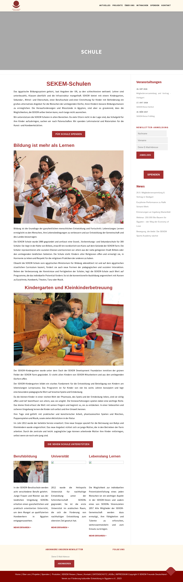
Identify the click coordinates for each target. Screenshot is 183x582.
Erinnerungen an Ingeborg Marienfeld (153, 212)
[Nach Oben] (171, 571)
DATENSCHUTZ (100, 574)
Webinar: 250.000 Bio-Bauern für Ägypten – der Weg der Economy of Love (152, 221)
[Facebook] (115, 555)
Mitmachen (142, 5)
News (79, 574)
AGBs (111, 574)
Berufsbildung (25, 456)
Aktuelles (105, 5)
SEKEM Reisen (68, 574)
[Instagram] (122, 555)
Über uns (26, 574)
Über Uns (130, 5)
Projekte (118, 5)
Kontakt (166, 5)
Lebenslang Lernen (105, 456)
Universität (60, 456)
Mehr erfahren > (22, 527)
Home (18, 574)
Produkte (55, 574)
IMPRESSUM (122, 574)
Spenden (154, 5)
